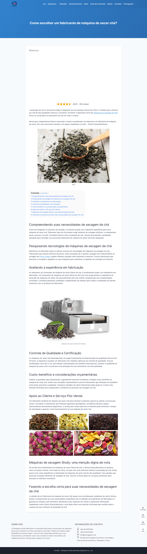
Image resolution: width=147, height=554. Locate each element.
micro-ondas (45, 257)
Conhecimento (75, 4)
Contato (118, 4)
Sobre (109, 4)
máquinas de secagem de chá (105, 113)
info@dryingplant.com (88, 535)
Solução (63, 4)
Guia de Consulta (97, 4)
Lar (44, 4)
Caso (86, 4)
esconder (44, 193)
